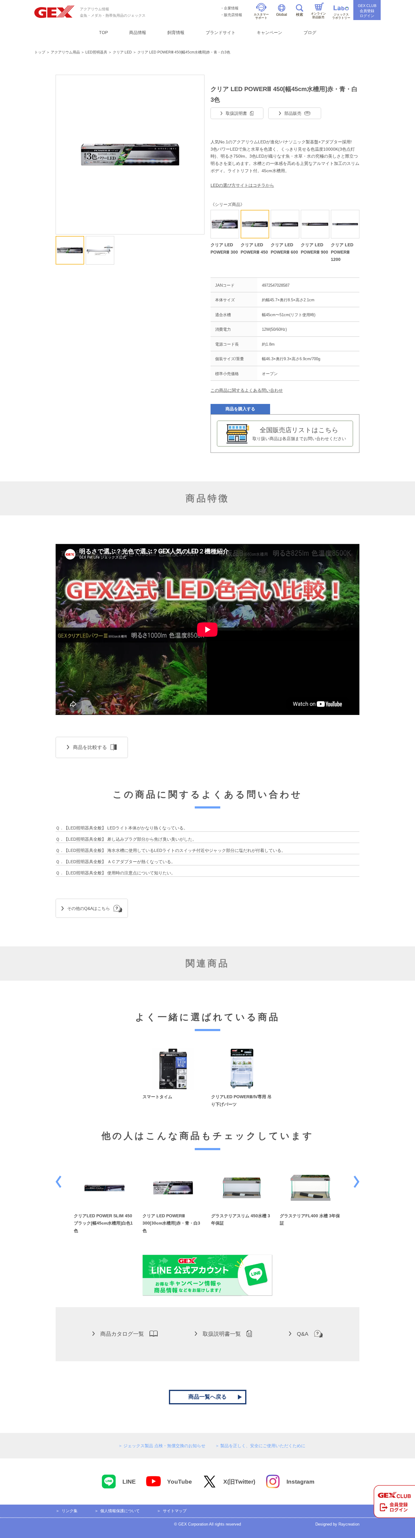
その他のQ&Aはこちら (88, 908)
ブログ (310, 32)
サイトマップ (175, 1511)
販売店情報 (233, 15)
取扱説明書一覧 (222, 1334)
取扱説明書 (236, 113)
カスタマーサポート (261, 16)
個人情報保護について (120, 1511)
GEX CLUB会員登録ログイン (367, 11)
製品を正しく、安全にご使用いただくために (262, 1445)
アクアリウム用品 (65, 52)
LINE (129, 1481)
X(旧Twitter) (239, 1481)
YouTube (179, 1481)
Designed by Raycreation (337, 1524)
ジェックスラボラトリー (341, 16)
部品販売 (292, 113)
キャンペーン (269, 32)
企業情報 (231, 8)
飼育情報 (175, 32)
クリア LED (122, 52)
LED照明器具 (96, 52)
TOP (103, 32)
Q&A (302, 1334)
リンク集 (69, 1511)
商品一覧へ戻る (207, 1397)
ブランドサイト (220, 32)
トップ (39, 52)
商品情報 (137, 32)
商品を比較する (90, 747)
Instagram (300, 1481)
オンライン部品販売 (318, 15)
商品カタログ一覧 (122, 1334)
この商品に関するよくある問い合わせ (247, 390)
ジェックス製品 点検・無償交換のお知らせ (164, 1445)
